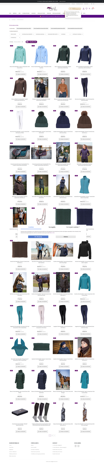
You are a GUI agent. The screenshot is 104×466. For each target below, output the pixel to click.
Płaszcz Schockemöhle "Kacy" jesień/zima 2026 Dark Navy (41, 392)
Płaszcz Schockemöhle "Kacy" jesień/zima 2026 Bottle (20, 392)
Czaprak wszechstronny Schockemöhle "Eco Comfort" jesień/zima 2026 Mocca (41, 165)
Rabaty (32, 445)
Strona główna (9, 19)
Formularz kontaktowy (35, 449)
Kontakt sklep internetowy (57, 451)
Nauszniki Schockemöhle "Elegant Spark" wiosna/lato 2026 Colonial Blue (20, 359)
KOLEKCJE (13, 19)
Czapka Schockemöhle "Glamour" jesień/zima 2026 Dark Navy (63, 132)
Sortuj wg (11, 41)
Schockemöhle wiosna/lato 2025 (75, 28)
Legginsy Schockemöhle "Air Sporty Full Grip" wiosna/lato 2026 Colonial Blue (19, 327)
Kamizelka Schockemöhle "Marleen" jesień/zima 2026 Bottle (63, 165)
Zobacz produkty (62, 1)
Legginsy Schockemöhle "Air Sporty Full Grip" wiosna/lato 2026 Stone (41, 327)
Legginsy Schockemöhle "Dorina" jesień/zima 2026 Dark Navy (84, 327)
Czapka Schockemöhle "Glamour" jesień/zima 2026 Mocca (84, 132)
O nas (10, 445)
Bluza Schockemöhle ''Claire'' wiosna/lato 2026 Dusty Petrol (20, 67)
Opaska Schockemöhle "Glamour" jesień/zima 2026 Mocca (84, 359)
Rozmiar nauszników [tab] (27, 34)
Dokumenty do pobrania (35, 451)
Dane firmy (11, 447)
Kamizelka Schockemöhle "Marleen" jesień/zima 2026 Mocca (19, 197)
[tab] (31, 226)
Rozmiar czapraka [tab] (77, 34)
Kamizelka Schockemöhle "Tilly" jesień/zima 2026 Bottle (41, 197)
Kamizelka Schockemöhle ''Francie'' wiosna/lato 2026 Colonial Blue (84, 197)
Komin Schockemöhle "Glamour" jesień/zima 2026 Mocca (19, 262)
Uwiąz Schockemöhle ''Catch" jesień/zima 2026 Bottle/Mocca (63, 424)
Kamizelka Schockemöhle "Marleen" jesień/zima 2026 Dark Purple (84, 165)
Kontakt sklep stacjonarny (57, 449)
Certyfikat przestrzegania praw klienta (38, 453)
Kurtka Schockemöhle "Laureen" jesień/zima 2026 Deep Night (63, 262)
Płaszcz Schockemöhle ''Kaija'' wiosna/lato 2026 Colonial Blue (85, 392)
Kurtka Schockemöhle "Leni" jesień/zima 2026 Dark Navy (20, 294)
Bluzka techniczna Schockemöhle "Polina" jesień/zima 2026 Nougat (63, 100)
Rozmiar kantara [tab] (40, 34)
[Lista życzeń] (86, 8)
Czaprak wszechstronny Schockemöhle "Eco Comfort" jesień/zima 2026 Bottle (19, 165)
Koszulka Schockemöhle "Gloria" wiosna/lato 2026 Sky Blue (41, 262)
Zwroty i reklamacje (12, 451)
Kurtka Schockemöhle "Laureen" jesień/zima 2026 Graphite (84, 262)
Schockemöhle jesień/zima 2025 (58, 28)
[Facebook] (92, 4)
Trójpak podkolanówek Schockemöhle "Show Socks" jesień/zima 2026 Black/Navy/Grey (41, 424)
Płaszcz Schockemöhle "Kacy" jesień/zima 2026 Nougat (63, 392)
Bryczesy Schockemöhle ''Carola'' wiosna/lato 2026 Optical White (19, 132)
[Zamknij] (85, 226)
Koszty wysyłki (33, 447)
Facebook (75, 446)
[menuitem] (84, 13)
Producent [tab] (13, 34)
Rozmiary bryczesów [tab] (53, 34)
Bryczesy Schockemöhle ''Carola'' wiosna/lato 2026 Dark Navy (84, 100)
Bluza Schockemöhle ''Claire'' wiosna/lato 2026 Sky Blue (41, 67)
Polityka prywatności (13, 453)
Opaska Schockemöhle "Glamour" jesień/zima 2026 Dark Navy (63, 359)
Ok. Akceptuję (38, 236)
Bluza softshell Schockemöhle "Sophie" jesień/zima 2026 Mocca (20, 100)
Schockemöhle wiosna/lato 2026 (41, 28)
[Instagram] (94, 4)
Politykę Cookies (52, 232)
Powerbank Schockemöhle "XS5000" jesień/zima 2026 (19, 424)
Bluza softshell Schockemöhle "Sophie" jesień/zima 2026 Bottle (63, 67)
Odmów (66, 236)
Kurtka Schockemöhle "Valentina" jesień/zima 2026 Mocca (63, 294)
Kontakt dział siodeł (56, 453)
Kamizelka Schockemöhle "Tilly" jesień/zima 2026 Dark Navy (63, 197)
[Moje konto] (83, 8)
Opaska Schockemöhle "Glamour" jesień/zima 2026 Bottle (41, 359)
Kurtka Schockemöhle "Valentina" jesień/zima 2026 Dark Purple (41, 294)
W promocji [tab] (13, 37)
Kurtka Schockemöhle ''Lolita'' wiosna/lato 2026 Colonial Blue (84, 294)
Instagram (78, 446)
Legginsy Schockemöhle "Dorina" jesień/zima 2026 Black (62, 327)
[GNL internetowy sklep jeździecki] (52, 8)
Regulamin (11, 449)
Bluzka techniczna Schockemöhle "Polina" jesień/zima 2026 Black (41, 100)
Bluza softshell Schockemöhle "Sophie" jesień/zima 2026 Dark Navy (84, 67)
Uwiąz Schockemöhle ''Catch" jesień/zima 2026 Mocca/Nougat (84, 424)
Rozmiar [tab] (63, 34)
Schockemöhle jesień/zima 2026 (24, 28)
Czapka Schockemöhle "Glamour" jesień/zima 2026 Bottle (41, 132)
